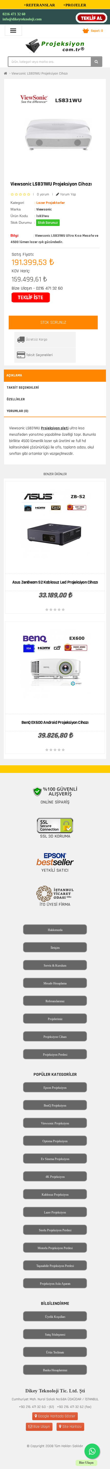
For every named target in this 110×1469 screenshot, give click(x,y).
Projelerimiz (55, 1019)
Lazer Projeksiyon (55, 1212)
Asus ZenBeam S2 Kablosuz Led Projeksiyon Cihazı (55, 582)
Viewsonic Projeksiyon (55, 1123)
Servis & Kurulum (55, 965)
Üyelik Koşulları (55, 1317)
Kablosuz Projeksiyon (55, 1194)
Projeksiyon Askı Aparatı (55, 1284)
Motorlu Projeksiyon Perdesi (55, 1248)
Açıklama (14, 375)
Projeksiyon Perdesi (55, 1054)
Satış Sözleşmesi (55, 1334)
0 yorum (43, 194)
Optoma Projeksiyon (55, 1141)
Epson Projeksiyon (55, 1088)
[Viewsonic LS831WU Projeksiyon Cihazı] (58, 129)
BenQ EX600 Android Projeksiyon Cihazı (54, 722)
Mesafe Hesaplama (55, 983)
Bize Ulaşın (41, 1426)
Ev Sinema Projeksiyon (55, 1159)
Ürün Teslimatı (55, 1352)
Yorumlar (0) (17, 411)
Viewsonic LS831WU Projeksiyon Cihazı (40, 73)
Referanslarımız (55, 1001)
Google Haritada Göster (56, 1416)
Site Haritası (71, 1426)
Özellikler (16, 399)
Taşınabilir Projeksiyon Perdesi (55, 1266)
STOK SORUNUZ (53, 322)
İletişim (55, 948)
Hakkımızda (55, 930)
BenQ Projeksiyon (55, 1105)
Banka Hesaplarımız (55, 1370)
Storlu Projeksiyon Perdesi (55, 1230)
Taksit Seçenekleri (39, 355)
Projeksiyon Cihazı (55, 1037)
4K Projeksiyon (55, 1177)
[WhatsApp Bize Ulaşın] (92, 1451)
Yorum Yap (67, 194)
